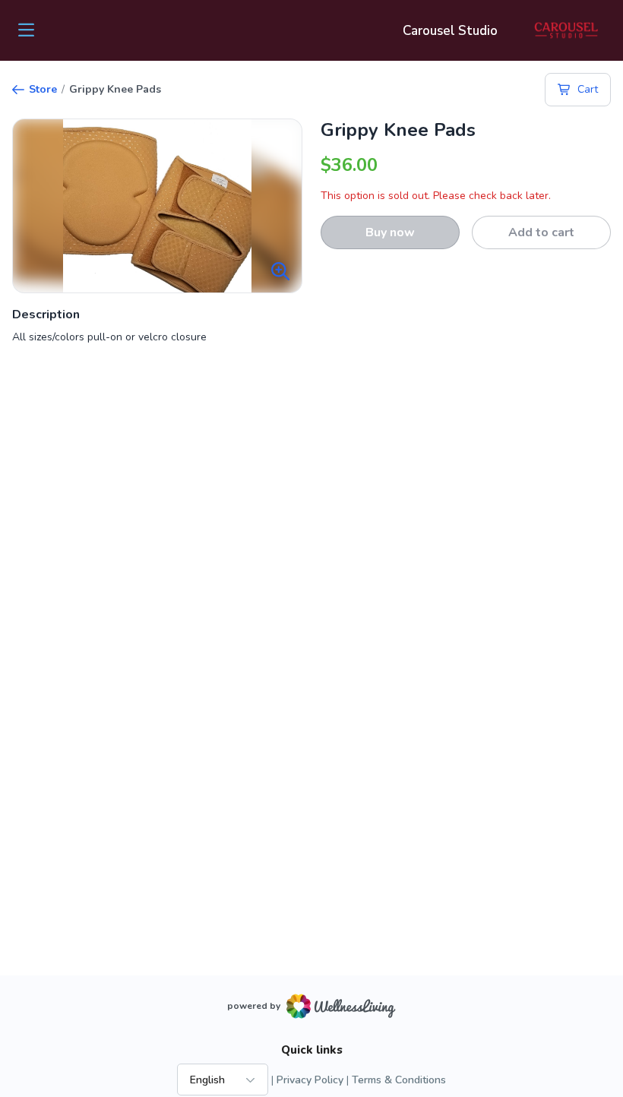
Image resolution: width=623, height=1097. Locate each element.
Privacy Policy (310, 1080)
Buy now (390, 232)
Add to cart (541, 232)
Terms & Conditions (399, 1080)
